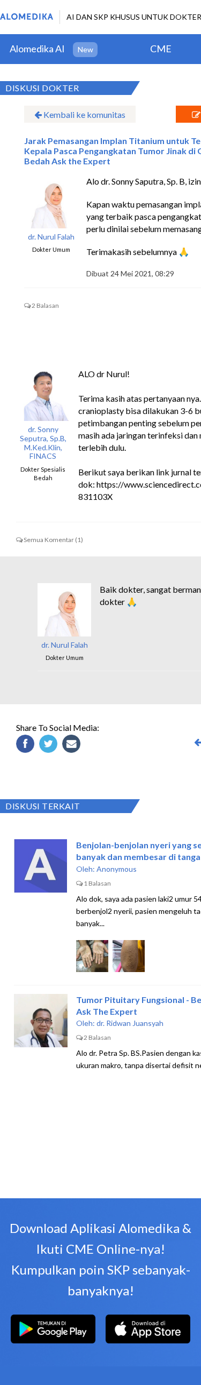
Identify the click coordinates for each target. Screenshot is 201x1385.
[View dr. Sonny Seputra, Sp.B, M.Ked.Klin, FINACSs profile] (43, 394)
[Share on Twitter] (50, 745)
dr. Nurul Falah (51, 237)
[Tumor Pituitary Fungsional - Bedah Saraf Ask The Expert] (41, 1020)
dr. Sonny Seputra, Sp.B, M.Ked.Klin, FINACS (43, 442)
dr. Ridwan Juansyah (129, 1023)
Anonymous (116, 868)
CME (161, 48)
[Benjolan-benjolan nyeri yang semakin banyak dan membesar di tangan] (41, 866)
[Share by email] (73, 745)
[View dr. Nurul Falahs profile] (51, 201)
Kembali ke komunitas (83, 114)
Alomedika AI (37, 48)
